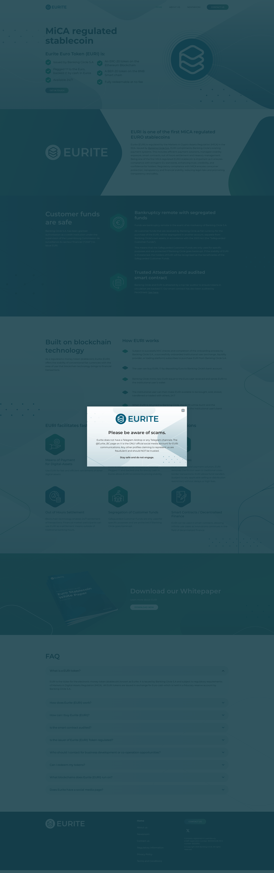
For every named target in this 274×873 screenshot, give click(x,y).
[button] (183, 410)
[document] (137, 436)
